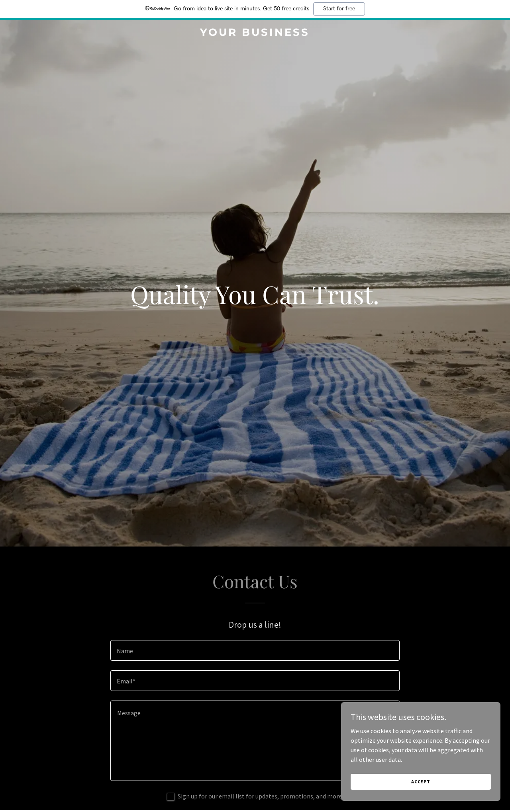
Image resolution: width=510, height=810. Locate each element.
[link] (255, 33)
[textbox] (254, 650)
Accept (420, 782)
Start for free (339, 9)
